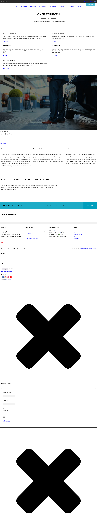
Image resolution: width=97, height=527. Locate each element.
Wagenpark (44, 6)
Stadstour (71, 6)
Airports (33, 6)
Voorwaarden (82, 248)
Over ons (76, 232)
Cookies (94, 248)
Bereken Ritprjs (55, 41)
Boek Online (3, 143)
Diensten (53, 6)
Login (4, 416)
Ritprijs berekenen (78, 234)
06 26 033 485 (30, 236)
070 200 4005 (30, 233)
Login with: (4, 274)
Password (5, 400)
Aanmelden (91, 1)
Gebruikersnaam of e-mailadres (12, 259)
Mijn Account (85, 1)
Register (5, 420)
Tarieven (62, 6)
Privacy (86, 248)
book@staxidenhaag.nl (32, 238)
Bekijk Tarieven (6, 41)
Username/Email (7, 392)
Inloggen (5, 269)
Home (16, 6)
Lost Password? (6, 421)
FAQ (75, 236)
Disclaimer (90, 248)
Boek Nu (91, 4)
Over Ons (24, 6)
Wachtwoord (7, 263)
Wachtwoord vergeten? (7, 271)
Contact (81, 6)
